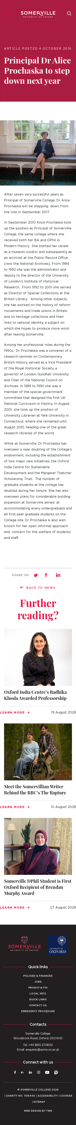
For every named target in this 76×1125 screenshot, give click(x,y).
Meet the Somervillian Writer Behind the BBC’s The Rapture (38, 768)
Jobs (38, 982)
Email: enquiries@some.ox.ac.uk (38, 1049)
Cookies (66, 1096)
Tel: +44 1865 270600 (38, 1045)
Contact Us (38, 1005)
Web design (32, 1111)
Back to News (41, 587)
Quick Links (38, 999)
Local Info (38, 994)
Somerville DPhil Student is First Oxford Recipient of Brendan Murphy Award (38, 866)
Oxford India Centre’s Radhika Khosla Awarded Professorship (38, 674)
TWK (49, 1111)
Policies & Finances (38, 976)
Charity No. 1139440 (20, 1096)
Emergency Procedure (38, 1011)
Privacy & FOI (38, 988)
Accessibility (48, 1096)
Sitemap (39, 1102)
